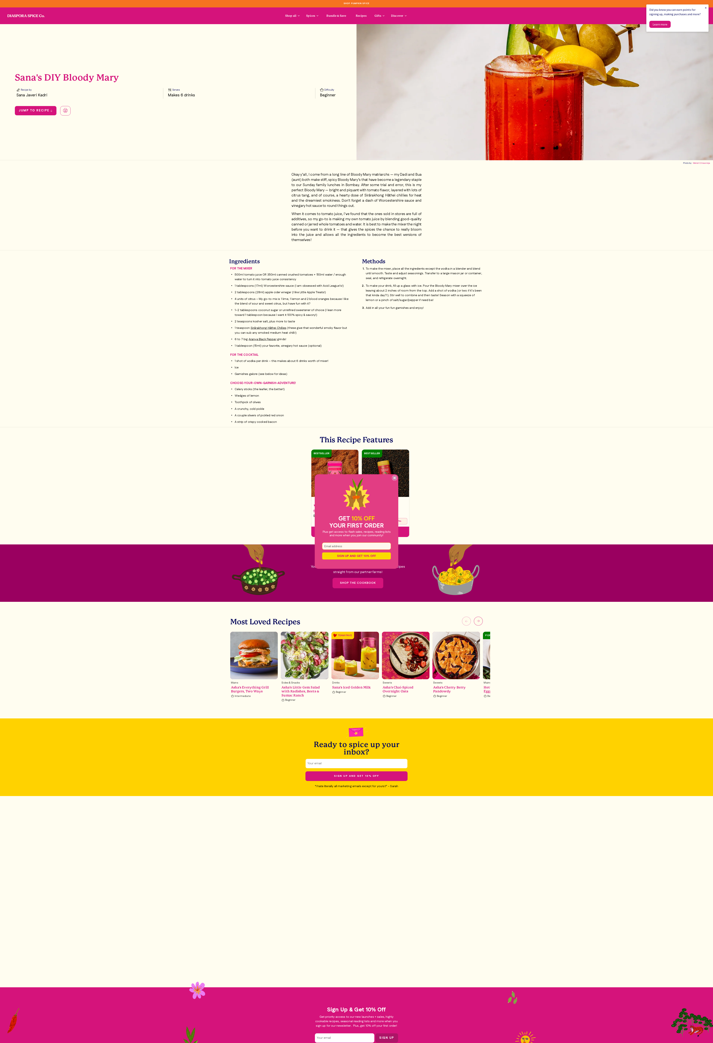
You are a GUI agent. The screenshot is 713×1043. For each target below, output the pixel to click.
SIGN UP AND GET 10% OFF (356, 556)
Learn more (660, 24)
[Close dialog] (394, 478)
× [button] (706, 7)
